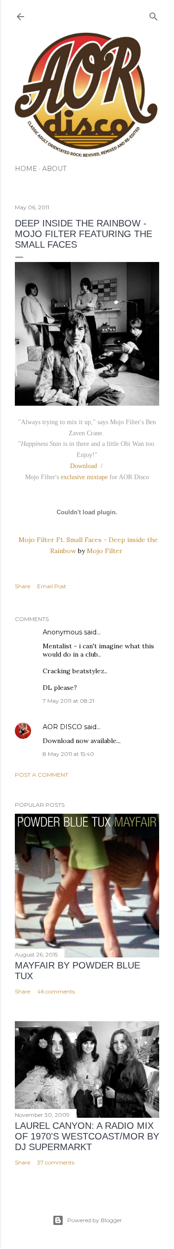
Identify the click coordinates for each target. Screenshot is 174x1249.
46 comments (56, 991)
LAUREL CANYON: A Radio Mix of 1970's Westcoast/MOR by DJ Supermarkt (87, 1136)
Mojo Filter (104, 551)
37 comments (55, 1162)
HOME (26, 169)
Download (83, 466)
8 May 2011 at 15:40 (68, 753)
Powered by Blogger (94, 1220)
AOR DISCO (62, 727)
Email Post (51, 586)
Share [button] (22, 586)
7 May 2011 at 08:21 (68, 700)
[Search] (153, 15)
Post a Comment (41, 774)
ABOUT (54, 169)
